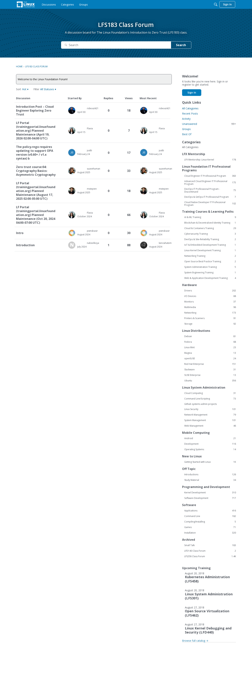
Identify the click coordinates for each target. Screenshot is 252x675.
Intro (19, 233)
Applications (210, 510)
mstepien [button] (92, 188)
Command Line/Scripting (210, 398)
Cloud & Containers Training (210, 228)
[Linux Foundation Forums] (26, 4)
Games (210, 527)
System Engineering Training (210, 272)
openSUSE (210, 358)
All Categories (190, 108)
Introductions (210, 474)
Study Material (210, 480)
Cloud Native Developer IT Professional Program (210, 203)
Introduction (25, 245)
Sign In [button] (191, 92)
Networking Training (210, 256)
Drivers (210, 290)
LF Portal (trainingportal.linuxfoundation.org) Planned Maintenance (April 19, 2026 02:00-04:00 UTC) (35, 130)
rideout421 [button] (93, 108)
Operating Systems (210, 449)
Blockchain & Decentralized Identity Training (210, 222)
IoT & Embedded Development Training (210, 245)
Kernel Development (210, 492)
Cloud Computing (210, 393)
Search (181, 45)
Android (210, 438)
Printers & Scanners (210, 318)
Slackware (210, 369)
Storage (210, 324)
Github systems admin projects (200, 404)
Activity (186, 118)
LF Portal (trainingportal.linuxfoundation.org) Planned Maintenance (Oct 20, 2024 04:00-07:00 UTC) (35, 215)
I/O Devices (210, 296)
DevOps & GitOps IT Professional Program (210, 197)
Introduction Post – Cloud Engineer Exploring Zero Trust (35, 110)
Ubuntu (210, 380)
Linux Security (210, 409)
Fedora (210, 342)
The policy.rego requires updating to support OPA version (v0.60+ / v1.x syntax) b (34, 152)
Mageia (210, 353)
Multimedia (210, 307)
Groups (186, 129)
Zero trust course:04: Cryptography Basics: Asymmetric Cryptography (36, 171)
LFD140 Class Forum (210, 551)
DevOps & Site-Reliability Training (210, 239)
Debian (210, 336)
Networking (210, 312)
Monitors (210, 301)
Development (210, 444)
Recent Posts (190, 113)
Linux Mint (210, 347)
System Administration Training (210, 267)
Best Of (186, 134)
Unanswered (209, 124)
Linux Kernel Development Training (210, 250)
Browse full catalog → (195, 640)
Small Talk (210, 545)
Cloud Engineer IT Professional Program (210, 176)
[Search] (215, 4)
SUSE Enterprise (210, 375)
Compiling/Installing (210, 521)
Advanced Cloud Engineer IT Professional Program (210, 182)
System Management (210, 420)
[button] (25, 89)
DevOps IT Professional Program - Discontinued (210, 190)
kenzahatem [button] (165, 243)
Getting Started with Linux (210, 462)
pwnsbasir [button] (92, 230)
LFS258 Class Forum (210, 556)
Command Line (210, 516)
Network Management (210, 414)
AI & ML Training (210, 217)
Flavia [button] (90, 128)
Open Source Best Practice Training (210, 261)
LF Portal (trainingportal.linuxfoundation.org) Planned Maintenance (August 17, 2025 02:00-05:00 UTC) (35, 191)
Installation (210, 532)
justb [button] (89, 150)
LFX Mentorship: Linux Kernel (210, 159)
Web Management (210, 426)
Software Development (210, 498)
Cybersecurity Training (210, 234)
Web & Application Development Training (210, 278)
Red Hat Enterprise (210, 364)
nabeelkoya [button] (93, 243)
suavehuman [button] (93, 168)
